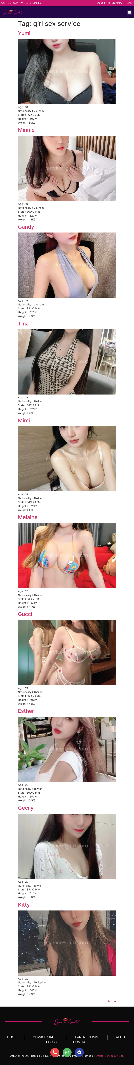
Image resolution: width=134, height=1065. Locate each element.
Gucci (25, 614)
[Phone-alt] (54, 1052)
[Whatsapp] (67, 1052)
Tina (23, 323)
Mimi (24, 420)
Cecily (26, 808)
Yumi (24, 33)
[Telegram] (79, 1052)
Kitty (24, 905)
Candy (26, 227)
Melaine (28, 517)
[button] (129, 12)
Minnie (26, 130)
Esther (26, 711)
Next (111, 1001)
